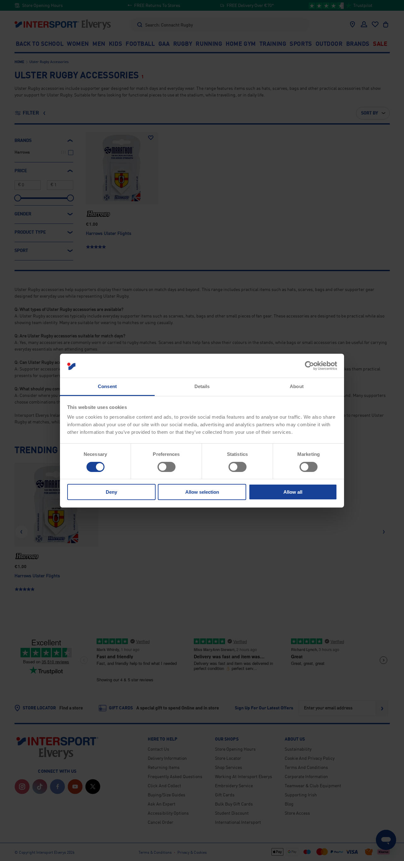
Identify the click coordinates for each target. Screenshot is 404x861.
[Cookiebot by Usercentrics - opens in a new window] (309, 365)
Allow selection (202, 492)
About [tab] (297, 386)
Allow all (292, 492)
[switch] (166, 467)
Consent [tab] (107, 386)
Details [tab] (202, 386)
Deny (111, 492)
